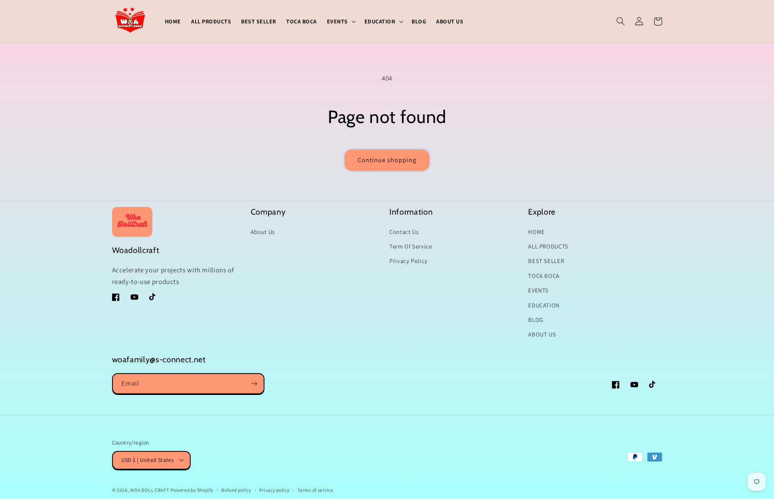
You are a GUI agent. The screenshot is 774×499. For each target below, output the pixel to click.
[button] (340, 21)
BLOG (535, 320)
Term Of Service (410, 246)
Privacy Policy (408, 261)
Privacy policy (274, 490)
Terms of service (315, 490)
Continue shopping (387, 160)
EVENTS (538, 290)
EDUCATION (544, 305)
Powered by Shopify (192, 490)
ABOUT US (542, 334)
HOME (536, 232)
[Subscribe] (254, 383)
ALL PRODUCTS (548, 246)
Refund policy (236, 490)
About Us (263, 232)
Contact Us (403, 232)
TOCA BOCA (544, 276)
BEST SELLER (546, 261)
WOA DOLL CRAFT (149, 490)
